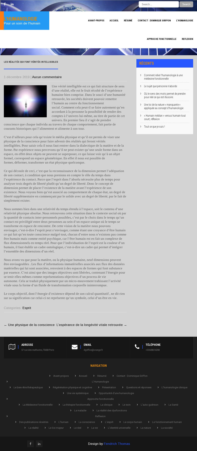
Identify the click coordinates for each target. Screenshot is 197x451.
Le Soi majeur (56, 427)
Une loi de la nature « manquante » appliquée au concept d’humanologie (163, 106)
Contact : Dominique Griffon (154, 20)
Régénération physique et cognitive (72, 387)
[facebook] (5, 4)
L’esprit (109, 422)
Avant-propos (96, 20)
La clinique (106, 404)
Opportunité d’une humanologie (116, 393)
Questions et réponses (138, 387)
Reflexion (187, 39)
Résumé (128, 20)
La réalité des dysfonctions (112, 410)
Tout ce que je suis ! (154, 126)
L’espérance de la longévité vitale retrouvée (92, 325)
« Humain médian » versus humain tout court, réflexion (165, 117)
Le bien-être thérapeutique (28, 387)
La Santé (173, 404)
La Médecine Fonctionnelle (38, 404)
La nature (146, 427)
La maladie (80, 410)
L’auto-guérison (149, 404)
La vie (94, 427)
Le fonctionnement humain (167, 422)
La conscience (87, 422)
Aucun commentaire (47, 77)
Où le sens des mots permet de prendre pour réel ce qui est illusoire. (164, 95)
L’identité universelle (119, 427)
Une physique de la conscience (29, 325)
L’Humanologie (184, 20)
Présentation (109, 387)
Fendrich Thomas (117, 444)
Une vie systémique (77, 393)
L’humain (63, 422)
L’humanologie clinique (174, 387)
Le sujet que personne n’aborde (160, 86)
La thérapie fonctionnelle (76, 404)
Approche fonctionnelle (161, 39)
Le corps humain (133, 422)
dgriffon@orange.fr (93, 349)
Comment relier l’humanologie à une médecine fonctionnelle (163, 77)
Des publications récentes (33, 422)
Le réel (77, 427)
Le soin (127, 404)
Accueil (114, 20)
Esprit (27, 308)
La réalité (33, 427)
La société (167, 427)
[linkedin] (12, 4)
